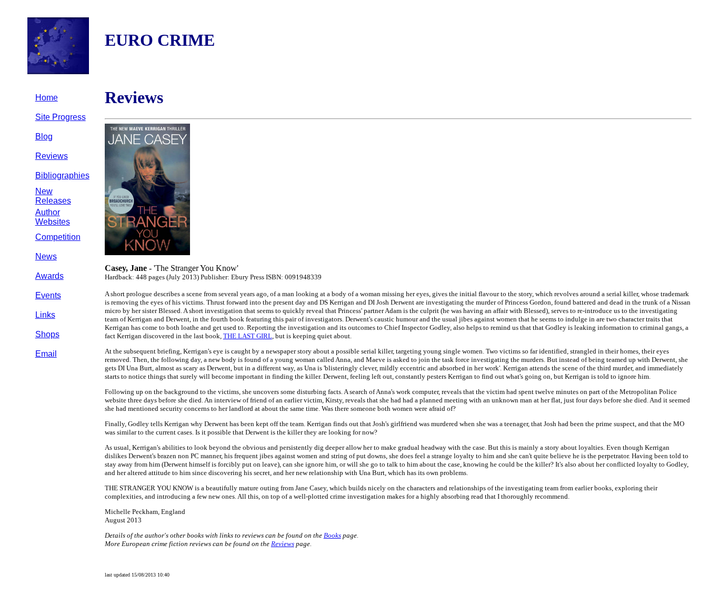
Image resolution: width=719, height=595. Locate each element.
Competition (58, 237)
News (46, 256)
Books (332, 535)
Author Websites (52, 217)
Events (48, 295)
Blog (44, 136)
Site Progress (60, 117)
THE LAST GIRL (247, 336)
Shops (47, 334)
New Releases (53, 196)
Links (45, 314)
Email (46, 353)
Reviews (51, 156)
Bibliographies (62, 175)
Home (46, 97)
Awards (49, 275)
